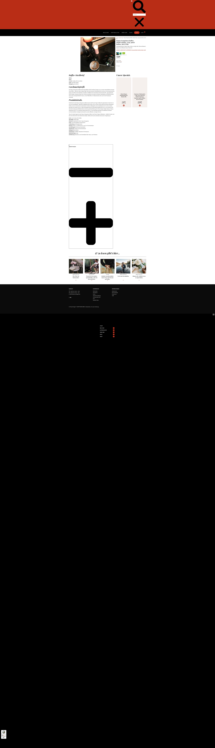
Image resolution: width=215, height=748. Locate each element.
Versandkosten (120, 61)
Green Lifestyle (76, 274)
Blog (131, 32)
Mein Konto (95, 291)
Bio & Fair (106, 32)
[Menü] (5, 730)
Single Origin (121, 37)
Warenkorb (95, 292)
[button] (139, 7)
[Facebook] (69, 297)
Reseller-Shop (96, 300)
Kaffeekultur (115, 32)
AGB (113, 295)
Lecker (107, 274)
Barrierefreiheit (115, 292)
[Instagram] (70, 297)
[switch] (4, 737)
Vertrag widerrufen (96, 297)
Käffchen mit (91, 274)
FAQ (94, 298)
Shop (117, 37)
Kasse (94, 294)
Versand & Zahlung (97, 295)
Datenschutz (114, 291)
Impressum (114, 294)
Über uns (124, 32)
